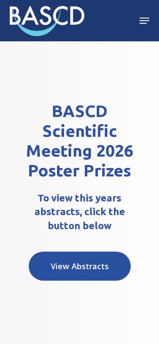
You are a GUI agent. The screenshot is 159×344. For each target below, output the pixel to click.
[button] (144, 20)
